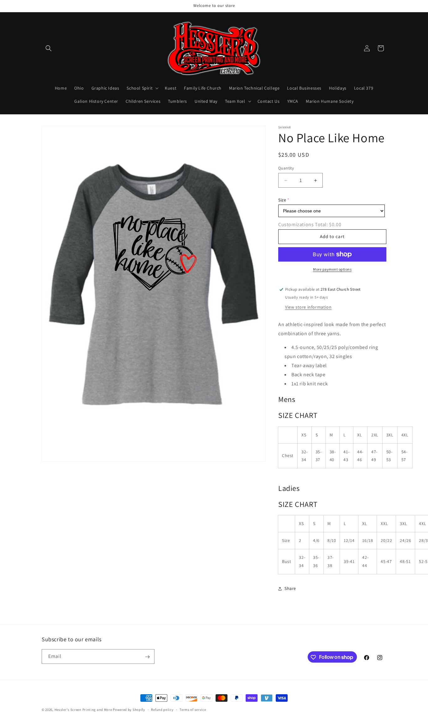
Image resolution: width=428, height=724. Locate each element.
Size (282, 200)
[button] (48, 48)
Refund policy (162, 709)
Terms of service (193, 709)
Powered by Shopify (129, 709)
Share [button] (290, 588)
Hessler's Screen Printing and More (83, 709)
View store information (308, 307)
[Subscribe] (147, 656)
